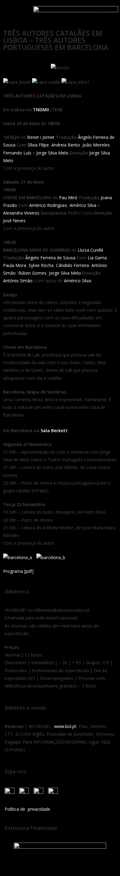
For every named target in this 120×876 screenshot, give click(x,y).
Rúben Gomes (32, 273)
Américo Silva (83, 205)
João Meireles (96, 145)
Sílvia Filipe (38, 145)
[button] (12, 13)
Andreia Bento (65, 145)
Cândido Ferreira (72, 265)
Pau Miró (68, 197)
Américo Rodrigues (48, 205)
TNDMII (41, 109)
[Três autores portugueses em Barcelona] (19, 557)
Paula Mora (14, 265)
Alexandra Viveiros (21, 213)
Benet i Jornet (40, 137)
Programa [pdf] (18, 571)
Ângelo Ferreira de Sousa (50, 258)
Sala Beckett (54, 430)
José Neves (14, 220)
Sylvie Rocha (41, 265)
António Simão (18, 281)
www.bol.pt (65, 726)
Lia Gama (97, 258)
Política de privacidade (27, 809)
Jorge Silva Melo (52, 153)
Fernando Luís (17, 153)
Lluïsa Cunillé (90, 250)
